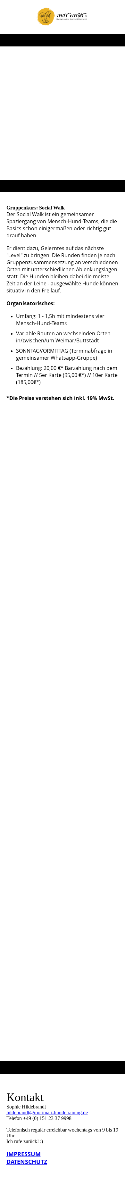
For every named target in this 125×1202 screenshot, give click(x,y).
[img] (63, 17)
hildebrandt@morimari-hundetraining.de (47, 1112)
